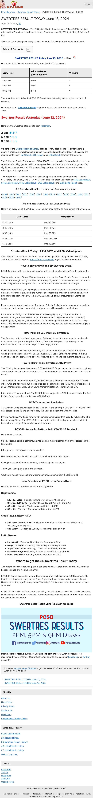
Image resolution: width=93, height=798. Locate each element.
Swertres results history (27, 149)
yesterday (45, 126)
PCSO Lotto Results (10, 734)
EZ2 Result (26, 155)
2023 (11, 197)
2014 (38, 194)
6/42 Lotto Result (81, 180)
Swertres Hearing (27, 107)
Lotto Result (54, 155)
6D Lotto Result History (12, 750)
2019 (72, 194)
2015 (45, 194)
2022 (4, 197)
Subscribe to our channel (42, 259)
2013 (31, 194)
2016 (52, 194)
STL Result (38, 155)
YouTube (5, 779)
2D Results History (10, 738)
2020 (79, 194)
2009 (4, 194)
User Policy (6, 702)
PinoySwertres (8, 12)
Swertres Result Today (29, 12)
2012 (25, 194)
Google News (7, 782)
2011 (18, 194)
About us (5, 698)
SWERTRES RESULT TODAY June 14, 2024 (25, 683)
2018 (66, 194)
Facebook (73, 657)
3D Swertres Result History (14, 742)
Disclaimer (6, 714)
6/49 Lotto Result (27, 183)
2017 (59, 194)
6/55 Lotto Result (46, 183)
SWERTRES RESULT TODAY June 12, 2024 (25, 679)
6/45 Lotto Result (9, 183)
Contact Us (6, 710)
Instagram (6, 775)
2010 (11, 194)
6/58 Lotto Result (68, 183)
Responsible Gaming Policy (14, 718)
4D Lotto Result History (12, 746)
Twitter (86, 657)
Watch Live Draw (9, 754)
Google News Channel (25, 668)
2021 (87, 194)
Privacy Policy (8, 706)
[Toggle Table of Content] (27, 50)
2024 (18, 197)
